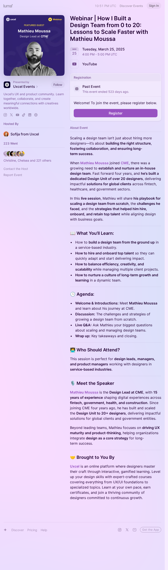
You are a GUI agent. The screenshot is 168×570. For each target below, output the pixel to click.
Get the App (150, 529)
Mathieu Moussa (94, 163)
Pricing (32, 530)
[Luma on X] (127, 530)
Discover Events (131, 6)
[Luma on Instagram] (119, 530)
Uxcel (74, 466)
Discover (17, 530)
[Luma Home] (8, 6)
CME (125, 163)
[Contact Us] (134, 530)
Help (44, 530)
